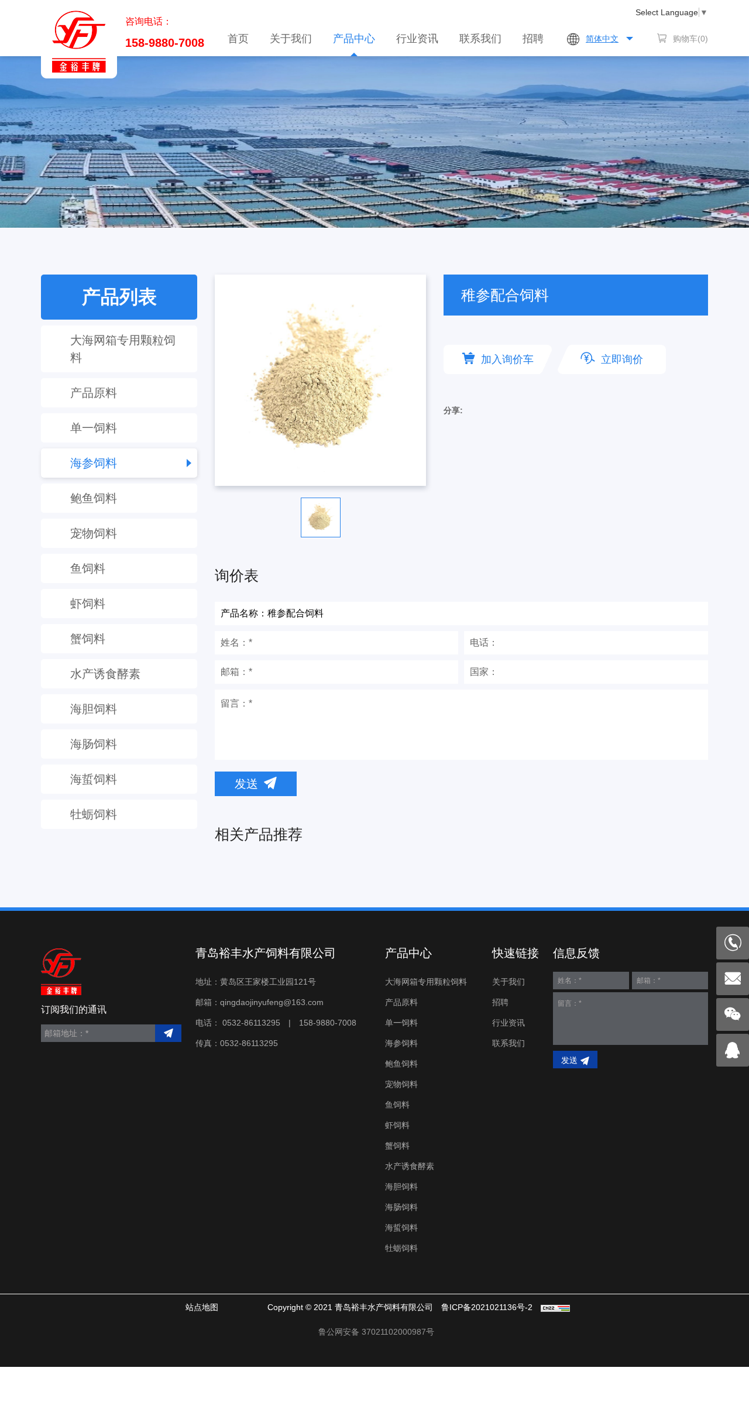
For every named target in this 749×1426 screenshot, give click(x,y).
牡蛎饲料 (93, 814)
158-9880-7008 (164, 42)
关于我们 (291, 38)
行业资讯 (417, 38)
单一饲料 (93, 427)
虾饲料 (87, 603)
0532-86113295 (251, 1022)
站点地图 (201, 1307)
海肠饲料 (93, 744)
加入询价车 (507, 359)
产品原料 (93, 392)
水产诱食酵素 (105, 673)
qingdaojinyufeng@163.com (272, 1002)
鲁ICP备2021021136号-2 (486, 1307)
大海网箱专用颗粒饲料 (123, 349)
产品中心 (354, 38)
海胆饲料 (93, 708)
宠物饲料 (93, 533)
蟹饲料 (87, 638)
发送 (246, 783)
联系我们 (480, 38)
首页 (238, 38)
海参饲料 (93, 463)
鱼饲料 (87, 568)
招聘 (533, 38)
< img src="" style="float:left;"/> (376, 1331)
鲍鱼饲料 (93, 498)
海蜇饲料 (93, 779)
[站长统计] (555, 1307)
